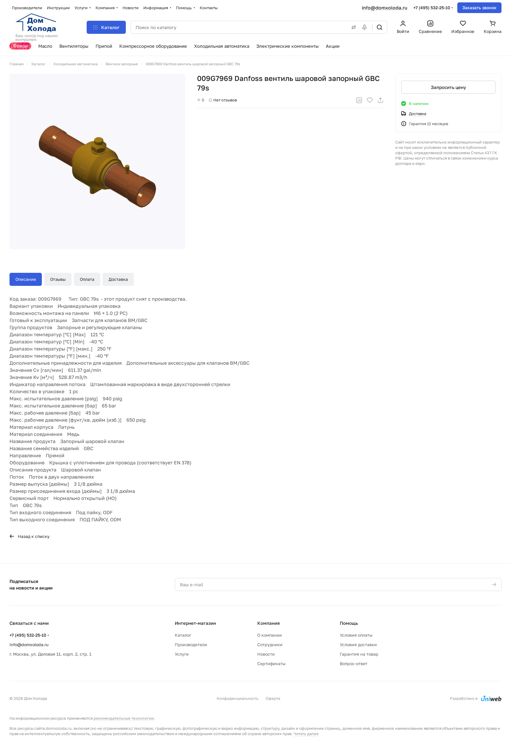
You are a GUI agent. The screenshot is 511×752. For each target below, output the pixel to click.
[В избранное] (370, 100)
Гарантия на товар (359, 654)
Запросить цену (448, 87)
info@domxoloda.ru (384, 8)
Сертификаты (271, 663)
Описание (25, 279)
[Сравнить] (359, 100)
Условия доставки (358, 644)
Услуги (182, 654)
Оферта (273, 698)
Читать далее (306, 733)
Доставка (118, 279)
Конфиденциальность (237, 698)
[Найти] (379, 27)
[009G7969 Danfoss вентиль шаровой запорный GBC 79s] (97, 161)
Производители (191, 644)
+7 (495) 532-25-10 (431, 7)
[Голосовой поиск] (365, 27)
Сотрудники (270, 644)
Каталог (183, 635)
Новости (266, 654)
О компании (269, 635)
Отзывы (58, 279)
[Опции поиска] (352, 27)
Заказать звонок (479, 7)
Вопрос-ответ (353, 663)
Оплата (87, 279)
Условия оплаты (356, 635)
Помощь (349, 623)
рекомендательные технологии (123, 718)
